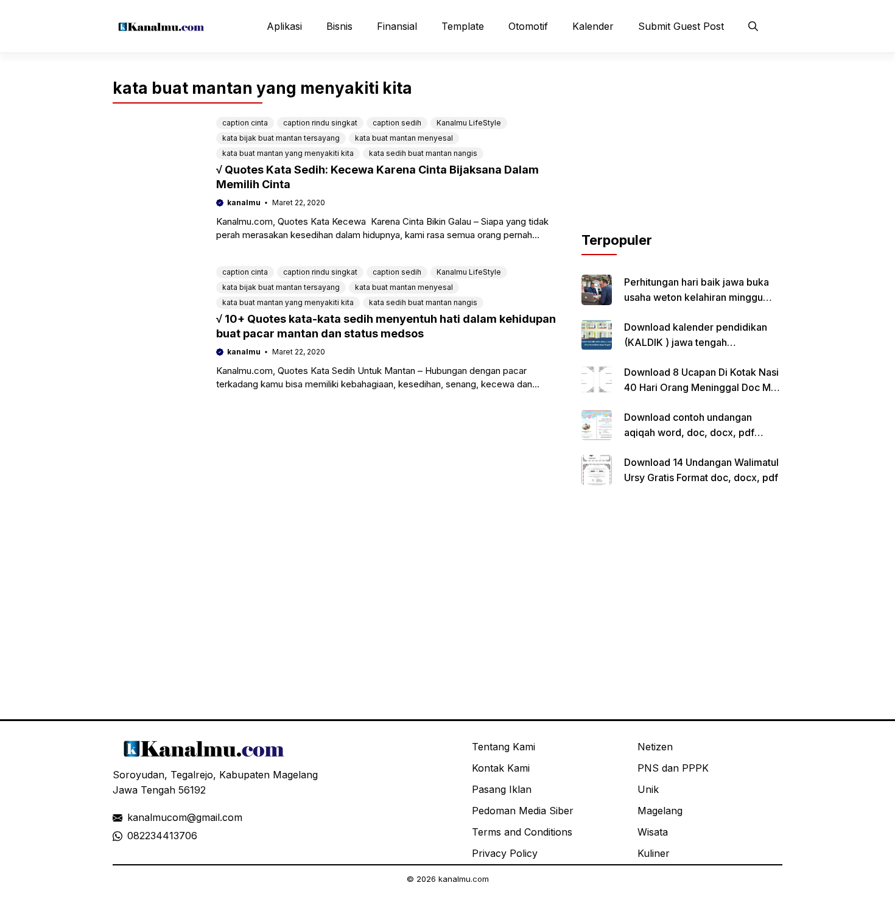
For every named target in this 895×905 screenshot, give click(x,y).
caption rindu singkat (320, 122)
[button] (753, 26)
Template (462, 26)
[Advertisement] (681, 154)
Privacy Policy (505, 853)
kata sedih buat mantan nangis (423, 153)
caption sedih (397, 122)
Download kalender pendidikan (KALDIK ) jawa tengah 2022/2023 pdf (695, 342)
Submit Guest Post (681, 26)
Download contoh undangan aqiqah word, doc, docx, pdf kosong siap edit (689, 432)
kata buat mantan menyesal (404, 138)
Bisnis (339, 26)
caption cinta (245, 122)
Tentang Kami (503, 747)
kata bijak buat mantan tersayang (281, 138)
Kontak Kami (501, 768)
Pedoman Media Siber (523, 811)
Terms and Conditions (522, 832)
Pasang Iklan (502, 789)
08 (133, 835)
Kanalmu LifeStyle (469, 122)
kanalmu (244, 202)
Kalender (593, 26)
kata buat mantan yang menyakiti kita (288, 153)
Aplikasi (284, 26)
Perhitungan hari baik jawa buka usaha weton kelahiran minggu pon (696, 297)
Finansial (397, 26)
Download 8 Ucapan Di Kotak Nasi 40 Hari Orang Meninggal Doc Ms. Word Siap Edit (701, 387)
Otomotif (528, 26)
